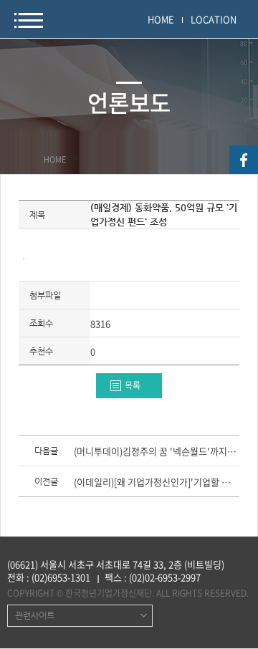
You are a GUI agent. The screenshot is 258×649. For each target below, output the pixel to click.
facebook (243, 159)
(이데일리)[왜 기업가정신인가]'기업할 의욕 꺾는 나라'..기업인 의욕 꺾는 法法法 (156, 483)
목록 (132, 385)
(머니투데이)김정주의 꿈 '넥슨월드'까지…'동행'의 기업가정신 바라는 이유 (156, 452)
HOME (161, 19)
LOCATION (213, 19)
